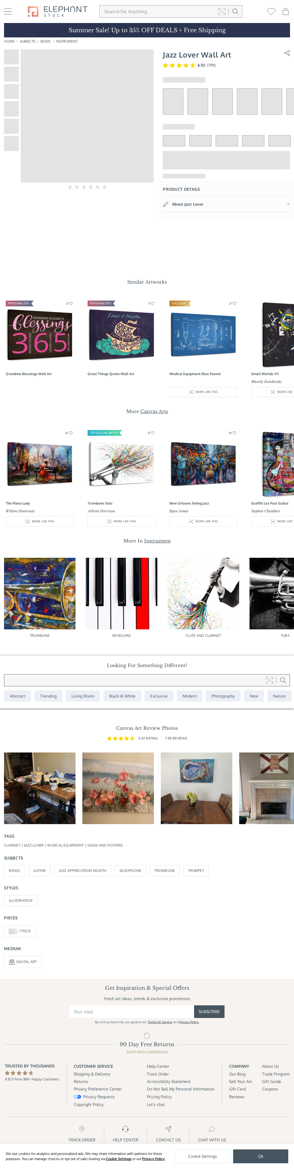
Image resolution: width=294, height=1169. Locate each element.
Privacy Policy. (189, 1022)
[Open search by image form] (222, 11)
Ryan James (178, 511)
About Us (270, 1066)
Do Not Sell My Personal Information (180, 1088)
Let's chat (156, 1104)
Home (9, 41)
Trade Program (275, 1073)
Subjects (27, 41)
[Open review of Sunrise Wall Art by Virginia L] (118, 788)
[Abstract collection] (17, 696)
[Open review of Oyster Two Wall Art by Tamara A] (196, 788)
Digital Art (26, 962)
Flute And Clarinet (203, 635)
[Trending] (48, 696)
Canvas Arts (154, 411)
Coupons (270, 1088)
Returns (81, 1081)
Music (45, 41)
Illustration (20, 900)
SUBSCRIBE (209, 1011)
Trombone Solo (100, 503)
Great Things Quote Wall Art (111, 374)
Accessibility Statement (169, 1081)
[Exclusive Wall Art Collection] (159, 696)
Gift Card (237, 1088)
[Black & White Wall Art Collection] (122, 696)
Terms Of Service (160, 1022)
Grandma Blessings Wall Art (29, 374)
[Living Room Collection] (83, 696)
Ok (260, 1156)
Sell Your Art (240, 1081)
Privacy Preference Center (98, 1088)
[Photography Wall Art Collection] (223, 696)
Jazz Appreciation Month (83, 870)
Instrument (67, 41)
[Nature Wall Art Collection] (279, 696)
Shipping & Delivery (92, 1073)
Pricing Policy (159, 1096)
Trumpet (196, 870)
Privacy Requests (99, 1096)
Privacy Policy (153, 1159)
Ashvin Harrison (101, 511)
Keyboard (121, 635)
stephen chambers (265, 511)
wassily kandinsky (266, 381)
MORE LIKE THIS (207, 392)
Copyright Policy (89, 1104)
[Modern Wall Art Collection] (189, 696)
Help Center (158, 1066)
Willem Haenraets (20, 511)
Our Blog (237, 1073)
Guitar (39, 870)
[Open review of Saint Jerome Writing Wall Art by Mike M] (40, 788)
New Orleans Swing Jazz (189, 503)
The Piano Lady (18, 503)
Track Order (158, 1073)
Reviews (237, 1096)
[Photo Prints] (254, 696)
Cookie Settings (118, 1159)
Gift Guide (271, 1081)
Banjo (14, 870)
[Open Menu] (8, 11)
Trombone (40, 635)
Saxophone (130, 870)
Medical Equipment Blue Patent (195, 374)
